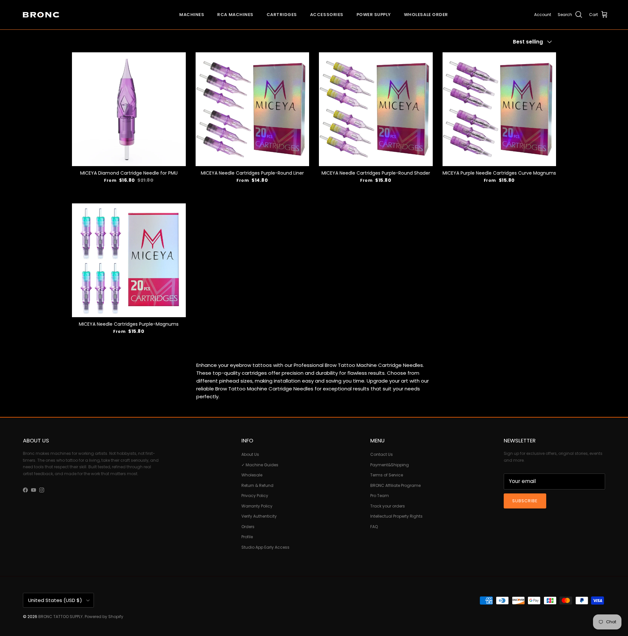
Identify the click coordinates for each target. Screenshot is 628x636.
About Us (250, 454)
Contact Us (381, 454)
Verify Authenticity (259, 516)
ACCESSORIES (326, 14)
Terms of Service (386, 475)
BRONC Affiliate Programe (395, 485)
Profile (247, 537)
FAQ (374, 526)
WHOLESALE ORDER (426, 14)
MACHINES (191, 14)
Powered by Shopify (104, 616)
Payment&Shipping (389, 465)
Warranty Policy (256, 506)
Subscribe (525, 501)
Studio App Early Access (265, 547)
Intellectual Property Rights (396, 516)
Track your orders (387, 506)
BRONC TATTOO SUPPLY (60, 616)
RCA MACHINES (235, 14)
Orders (247, 526)
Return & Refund (257, 485)
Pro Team (379, 495)
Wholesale (251, 475)
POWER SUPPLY (374, 14)
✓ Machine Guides (259, 465)
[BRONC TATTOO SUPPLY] (41, 15)
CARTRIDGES (282, 14)
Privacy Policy (254, 495)
